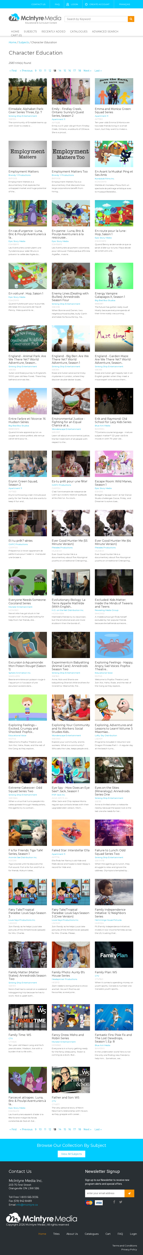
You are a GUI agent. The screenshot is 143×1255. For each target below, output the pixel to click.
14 (60, 70)
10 (40, 70)
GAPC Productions (61, 485)
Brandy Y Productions (20, 175)
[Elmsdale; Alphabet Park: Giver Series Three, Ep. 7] (28, 91)
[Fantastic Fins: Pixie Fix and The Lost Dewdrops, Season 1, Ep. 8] (114, 1017)
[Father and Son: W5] (71, 1080)
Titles (56, 1233)
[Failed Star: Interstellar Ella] (71, 833)
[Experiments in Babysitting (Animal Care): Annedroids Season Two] (71, 645)
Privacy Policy (129, 1249)
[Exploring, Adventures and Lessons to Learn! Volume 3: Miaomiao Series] (114, 707)
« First (13, 70)
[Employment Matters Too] (71, 154)
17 (74, 70)
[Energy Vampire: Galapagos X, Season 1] (114, 276)
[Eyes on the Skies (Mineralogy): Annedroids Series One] (114, 770)
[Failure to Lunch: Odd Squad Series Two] (114, 833)
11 (45, 70)
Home (12, 42)
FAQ (57, 4)
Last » (98, 70)
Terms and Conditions (124, 1245)
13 (55, 70)
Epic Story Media (17, 241)
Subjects (30, 31)
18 (79, 70)
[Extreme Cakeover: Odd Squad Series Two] (28, 770)
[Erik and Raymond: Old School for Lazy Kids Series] (114, 401)
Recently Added (54, 31)
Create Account (99, 4)
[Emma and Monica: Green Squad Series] (114, 91)
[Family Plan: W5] (114, 955)
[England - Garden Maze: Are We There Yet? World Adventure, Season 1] (114, 338)
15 (65, 70)
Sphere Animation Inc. (20, 672)
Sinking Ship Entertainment (23, 116)
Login (74, 4)
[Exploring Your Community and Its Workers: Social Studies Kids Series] (71, 707)
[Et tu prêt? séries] (28, 523)
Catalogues (79, 31)
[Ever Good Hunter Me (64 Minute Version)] (114, 523)
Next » (87, 70)
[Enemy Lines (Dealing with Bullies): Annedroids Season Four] (71, 276)
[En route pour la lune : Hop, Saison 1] (114, 213)
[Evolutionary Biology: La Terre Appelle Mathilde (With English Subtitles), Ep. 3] (71, 582)
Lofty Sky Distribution (106, 735)
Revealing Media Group (106, 610)
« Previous (26, 70)
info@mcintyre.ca (27, 1204)
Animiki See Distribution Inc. (23, 857)
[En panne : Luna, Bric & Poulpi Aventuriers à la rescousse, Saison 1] (71, 213)
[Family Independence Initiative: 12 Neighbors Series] (114, 892)
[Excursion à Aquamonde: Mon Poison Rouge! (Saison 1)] (28, 645)
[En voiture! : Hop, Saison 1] (28, 276)
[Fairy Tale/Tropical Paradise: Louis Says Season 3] (28, 892)
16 (69, 70)
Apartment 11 (58, 119)
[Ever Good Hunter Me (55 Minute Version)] (71, 523)
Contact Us (38, 4)
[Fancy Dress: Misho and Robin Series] (71, 1017)
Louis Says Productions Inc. (22, 920)
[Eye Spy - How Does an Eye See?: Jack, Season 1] (71, 770)
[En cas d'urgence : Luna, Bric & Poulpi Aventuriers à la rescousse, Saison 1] (28, 213)
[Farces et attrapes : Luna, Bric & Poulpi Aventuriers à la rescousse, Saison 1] (28, 1080)
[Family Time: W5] (28, 1017)
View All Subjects (71, 1154)
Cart (108, 1233)
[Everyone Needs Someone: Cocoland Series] (28, 582)
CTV (97, 975)
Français (124, 4)
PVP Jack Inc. (58, 794)
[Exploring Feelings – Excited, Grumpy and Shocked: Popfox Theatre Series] (28, 707)
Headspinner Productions (64, 979)
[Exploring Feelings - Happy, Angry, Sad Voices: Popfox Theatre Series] (114, 645)
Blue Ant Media (102, 425)
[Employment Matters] (28, 154)
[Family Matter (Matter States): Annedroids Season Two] (28, 955)
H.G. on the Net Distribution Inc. (68, 610)
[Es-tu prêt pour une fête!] (71, 464)
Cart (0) (16, 35)
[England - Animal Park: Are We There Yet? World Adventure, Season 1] (28, 338)
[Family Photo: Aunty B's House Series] (71, 955)
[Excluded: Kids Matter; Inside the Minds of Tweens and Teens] (114, 582)
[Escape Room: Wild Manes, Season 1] (114, 464)
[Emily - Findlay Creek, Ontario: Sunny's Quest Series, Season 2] (71, 91)
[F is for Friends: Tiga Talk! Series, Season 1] (28, 833)
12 (50, 70)
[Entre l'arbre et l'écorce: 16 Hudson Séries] (28, 401)
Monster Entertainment (20, 607)
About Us (72, 1233)
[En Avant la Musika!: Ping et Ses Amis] (114, 154)
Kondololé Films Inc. (105, 178)
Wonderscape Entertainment (66, 429)
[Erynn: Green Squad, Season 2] (28, 464)
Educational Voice (103, 672)
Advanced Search (105, 31)
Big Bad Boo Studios (105, 300)
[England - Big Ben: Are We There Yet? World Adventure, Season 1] (71, 338)
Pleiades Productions (62, 547)
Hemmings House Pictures (108, 920)
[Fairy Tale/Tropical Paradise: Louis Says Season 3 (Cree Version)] (71, 892)
